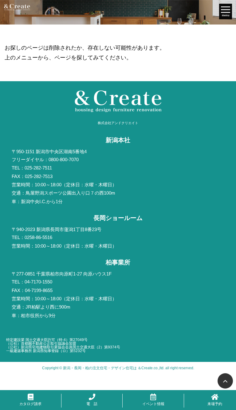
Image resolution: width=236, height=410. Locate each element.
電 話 (91, 404)
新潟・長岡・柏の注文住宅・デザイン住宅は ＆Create (108, 368)
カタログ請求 (30, 404)
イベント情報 (153, 404)
